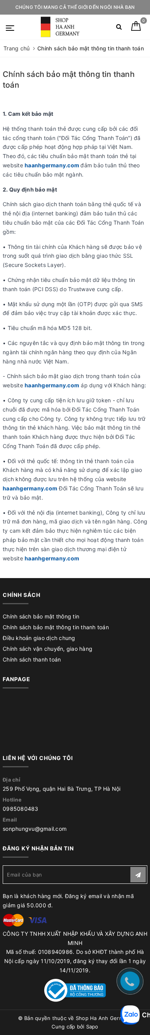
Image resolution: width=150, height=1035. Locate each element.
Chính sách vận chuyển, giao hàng (47, 648)
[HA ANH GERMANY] (61, 27)
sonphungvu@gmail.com (35, 828)
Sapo (92, 1026)
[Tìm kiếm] (119, 28)
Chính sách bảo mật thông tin (41, 616)
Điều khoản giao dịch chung (39, 638)
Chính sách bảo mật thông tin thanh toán (56, 627)
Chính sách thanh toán (32, 659)
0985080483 (20, 808)
